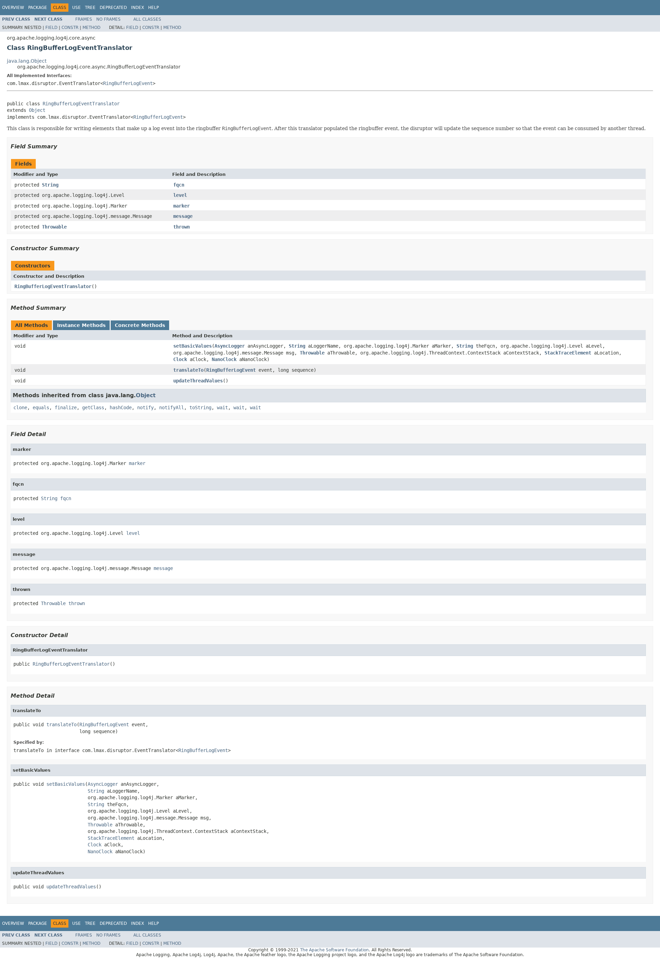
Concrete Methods (140, 325)
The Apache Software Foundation (334, 950)
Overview (13, 7)
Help (153, 7)
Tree (90, 7)
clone (20, 407)
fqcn (178, 185)
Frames (83, 19)
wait (222, 407)
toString (200, 407)
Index (137, 7)
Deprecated (113, 7)
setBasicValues (192, 346)
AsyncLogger (229, 346)
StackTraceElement (567, 353)
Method (91, 27)
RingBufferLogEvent (128, 83)
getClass (93, 407)
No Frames (108, 19)
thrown (181, 227)
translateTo (188, 370)
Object (37, 110)
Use (76, 7)
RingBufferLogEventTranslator (81, 103)
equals (41, 407)
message (182, 216)
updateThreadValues (198, 380)
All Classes (147, 19)
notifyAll (171, 407)
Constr (70, 27)
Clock (180, 359)
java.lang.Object (26, 61)
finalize (66, 407)
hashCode (121, 407)
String (50, 185)
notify (145, 407)
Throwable (54, 227)
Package (37, 7)
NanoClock (224, 359)
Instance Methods (81, 325)
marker (181, 206)
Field (51, 27)
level (180, 195)
